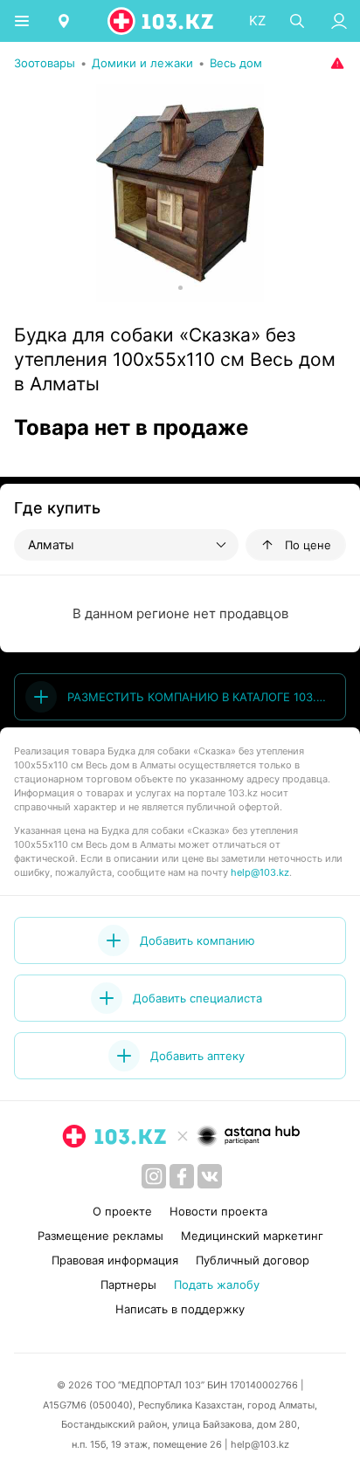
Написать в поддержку (180, 1309)
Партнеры (128, 1284)
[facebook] (182, 1176)
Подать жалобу (217, 1284)
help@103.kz (260, 872)
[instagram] (154, 1176)
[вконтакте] (209, 1176)
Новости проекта (218, 1211)
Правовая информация (115, 1260)
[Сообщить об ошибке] (335, 62)
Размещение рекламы (100, 1236)
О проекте (122, 1211)
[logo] (161, 21)
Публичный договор (252, 1260)
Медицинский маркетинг (252, 1236)
